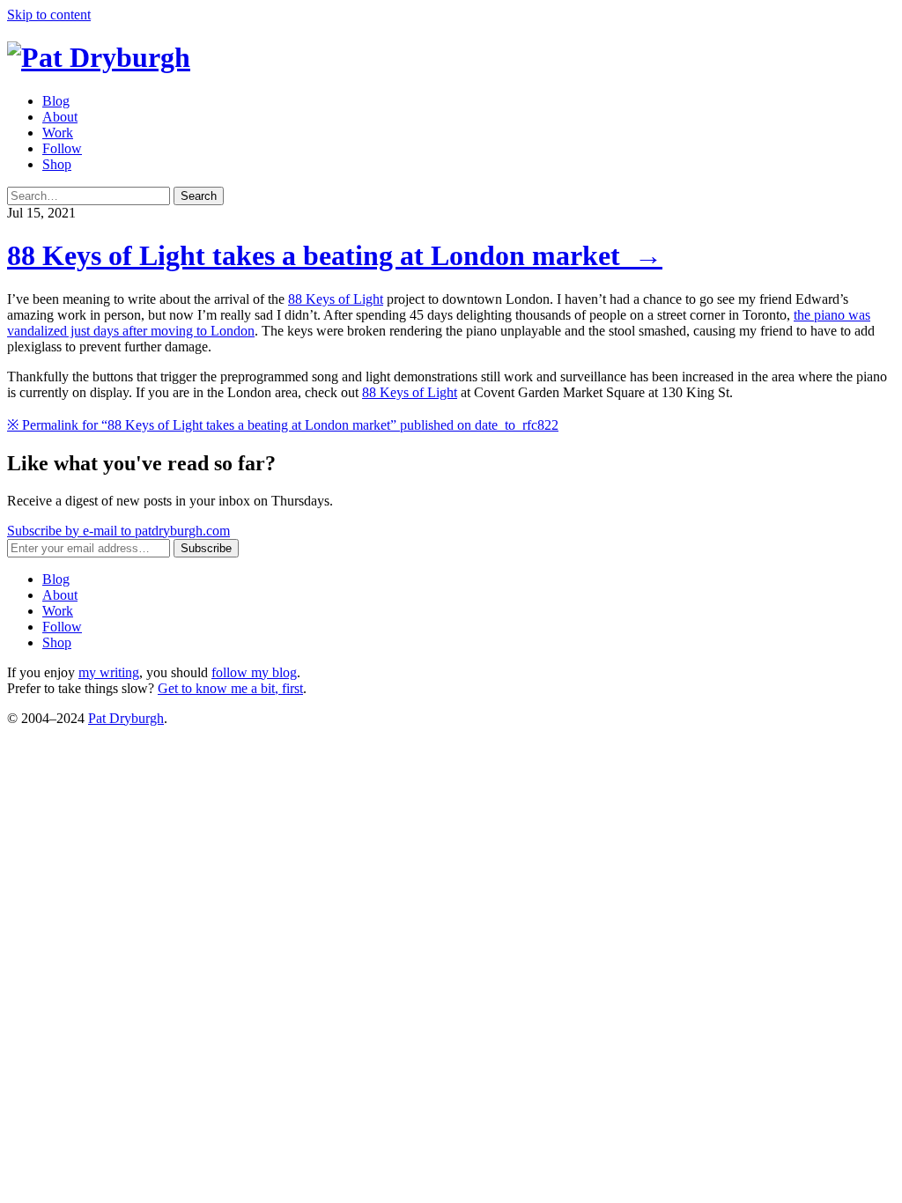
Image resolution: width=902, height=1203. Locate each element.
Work (57, 132)
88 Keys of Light (335, 299)
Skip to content (49, 14)
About (60, 116)
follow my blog (254, 672)
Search (199, 196)
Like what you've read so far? (141, 463)
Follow (62, 148)
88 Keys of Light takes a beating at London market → (334, 255)
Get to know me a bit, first (230, 688)
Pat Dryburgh (126, 718)
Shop (56, 164)
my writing (108, 672)
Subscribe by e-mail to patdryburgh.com (118, 530)
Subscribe (206, 548)
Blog (56, 100)
